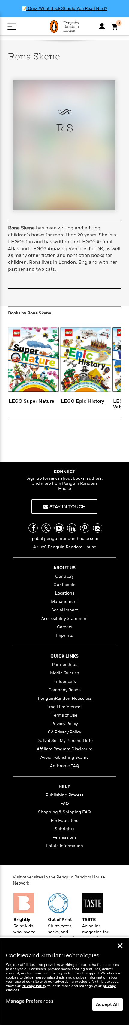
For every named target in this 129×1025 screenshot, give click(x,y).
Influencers (64, 681)
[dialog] (64, 981)
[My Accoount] (102, 26)
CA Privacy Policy (64, 732)
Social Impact (64, 610)
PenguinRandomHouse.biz (65, 698)
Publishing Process (65, 795)
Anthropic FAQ (64, 766)
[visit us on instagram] (97, 528)
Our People (64, 585)
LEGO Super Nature (31, 401)
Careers (64, 627)
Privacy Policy (64, 724)
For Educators (64, 820)
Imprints (64, 635)
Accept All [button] (107, 1004)
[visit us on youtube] (59, 528)
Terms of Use (64, 715)
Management (64, 601)
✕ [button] (120, 946)
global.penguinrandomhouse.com (64, 538)
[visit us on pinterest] (84, 528)
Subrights (64, 829)
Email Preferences (64, 707)
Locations (64, 593)
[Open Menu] (11, 26)
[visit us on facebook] (33, 528)
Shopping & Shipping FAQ (64, 812)
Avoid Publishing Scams (64, 757)
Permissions (64, 837)
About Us (64, 568)
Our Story (64, 576)
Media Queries (64, 673)
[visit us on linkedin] (71, 528)
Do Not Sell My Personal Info (65, 740)
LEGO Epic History (82, 401)
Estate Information (64, 846)
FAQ (64, 803)
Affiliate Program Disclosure (64, 749)
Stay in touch (67, 506)
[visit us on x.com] (46, 528)
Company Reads (64, 690)
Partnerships (64, 664)
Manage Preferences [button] (29, 1001)
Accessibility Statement (64, 618)
